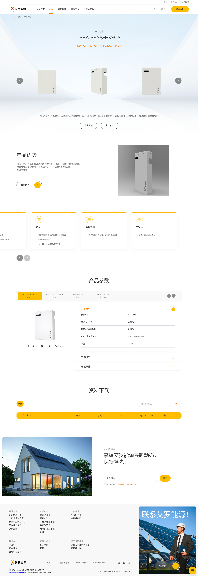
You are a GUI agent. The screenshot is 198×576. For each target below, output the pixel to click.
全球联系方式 (15, 551)
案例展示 (13, 529)
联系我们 (180, 9)
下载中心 (13, 545)
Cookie (98, 571)
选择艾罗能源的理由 (80, 545)
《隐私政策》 (122, 484)
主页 (14, 17)
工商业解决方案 (16, 518)
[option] (46, 80)
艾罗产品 (27, 17)
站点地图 (107, 571)
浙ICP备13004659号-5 (17, 572)
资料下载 (109, 125)
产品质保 (13, 548)
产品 (51, 9)
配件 (42, 532)
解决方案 (40, 9)
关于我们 (185, 2)
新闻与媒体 (45, 541)
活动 (165, 2)
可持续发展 (76, 548)
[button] (19, 258)
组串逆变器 (45, 525)
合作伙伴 (62, 9)
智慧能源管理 (15, 525)
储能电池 (44, 518)
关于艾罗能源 (77, 541)
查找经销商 (76, 518)
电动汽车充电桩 (47, 529)
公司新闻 (44, 545)
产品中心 (44, 511)
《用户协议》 (133, 484)
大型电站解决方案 (17, 522)
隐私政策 (127, 571)
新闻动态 (174, 2)
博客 (42, 548)
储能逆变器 (45, 515)
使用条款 (117, 571)
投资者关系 (89, 9)
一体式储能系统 (47, 522)
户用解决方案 (15, 515)
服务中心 (75, 9)
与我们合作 (76, 515)
